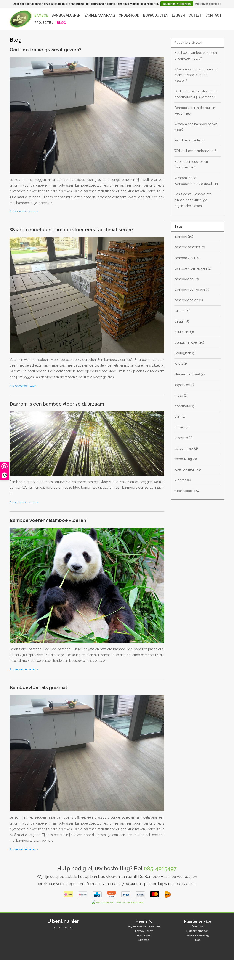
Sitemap (143, 939)
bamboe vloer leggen (192, 268)
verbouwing (185, 459)
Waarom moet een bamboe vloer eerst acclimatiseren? (72, 229)
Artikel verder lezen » (24, 211)
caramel (182, 310)
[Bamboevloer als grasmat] (87, 755)
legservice (184, 385)
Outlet (195, 15)
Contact (213, 15)
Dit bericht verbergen (177, 4)
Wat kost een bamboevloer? (195, 151)
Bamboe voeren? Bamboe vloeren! (49, 520)
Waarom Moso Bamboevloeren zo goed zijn (196, 180)
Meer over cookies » (208, 4)
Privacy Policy (144, 931)
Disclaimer (144, 935)
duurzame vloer (189, 342)
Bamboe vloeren (66, 15)
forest (180, 363)
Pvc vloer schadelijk (189, 140)
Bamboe (41, 15)
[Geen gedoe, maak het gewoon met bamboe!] (21, 19)
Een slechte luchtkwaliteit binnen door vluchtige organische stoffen (192, 199)
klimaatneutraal (189, 374)
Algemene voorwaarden (144, 926)
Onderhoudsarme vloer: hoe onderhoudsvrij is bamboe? (195, 94)
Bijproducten (155, 15)
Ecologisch (185, 353)
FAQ (197, 939)
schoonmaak (186, 448)
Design (181, 321)
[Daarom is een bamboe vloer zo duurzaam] (87, 445)
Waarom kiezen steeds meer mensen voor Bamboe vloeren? (195, 75)
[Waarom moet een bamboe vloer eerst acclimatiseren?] (87, 297)
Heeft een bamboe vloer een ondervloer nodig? (195, 55)
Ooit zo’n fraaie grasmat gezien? (45, 49)
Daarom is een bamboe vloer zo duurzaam (57, 404)
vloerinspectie (187, 491)
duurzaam (184, 332)
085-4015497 (160, 868)
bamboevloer (186, 279)
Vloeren (182, 480)
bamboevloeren (188, 300)
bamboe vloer (187, 258)
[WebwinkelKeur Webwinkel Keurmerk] (117, 903)
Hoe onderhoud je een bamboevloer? (191, 164)
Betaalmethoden (197, 931)
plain (180, 416)
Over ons (197, 926)
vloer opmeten (187, 469)
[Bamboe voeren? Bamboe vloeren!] (87, 587)
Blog (61, 23)
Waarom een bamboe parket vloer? (195, 127)
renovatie (183, 438)
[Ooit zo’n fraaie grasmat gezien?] (87, 117)
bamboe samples (189, 247)
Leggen (178, 15)
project (181, 427)
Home (58, 927)
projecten (43, 23)
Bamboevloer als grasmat (38, 687)
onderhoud (185, 406)
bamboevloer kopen (191, 289)
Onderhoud (129, 15)
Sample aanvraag (99, 15)
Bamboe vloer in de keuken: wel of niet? (195, 110)
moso (181, 395)
